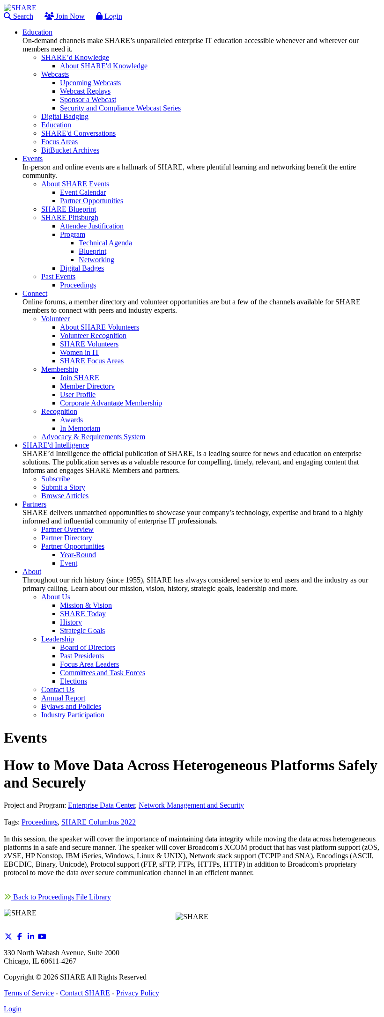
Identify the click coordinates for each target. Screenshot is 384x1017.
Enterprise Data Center (101, 805)
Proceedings (40, 822)
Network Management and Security (191, 805)
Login (112, 16)
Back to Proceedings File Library (61, 897)
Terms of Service (29, 993)
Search (22, 16)
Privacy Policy (137, 993)
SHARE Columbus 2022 (98, 822)
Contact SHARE (85, 993)
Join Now (69, 16)
